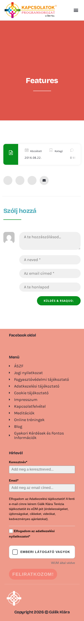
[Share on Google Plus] (32, 180)
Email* (13, 480)
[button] (76, 10)
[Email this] (44, 180)
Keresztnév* (18, 462)
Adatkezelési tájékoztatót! (47, 499)
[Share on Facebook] (7, 180)
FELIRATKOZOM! (33, 574)
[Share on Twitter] (19, 180)
